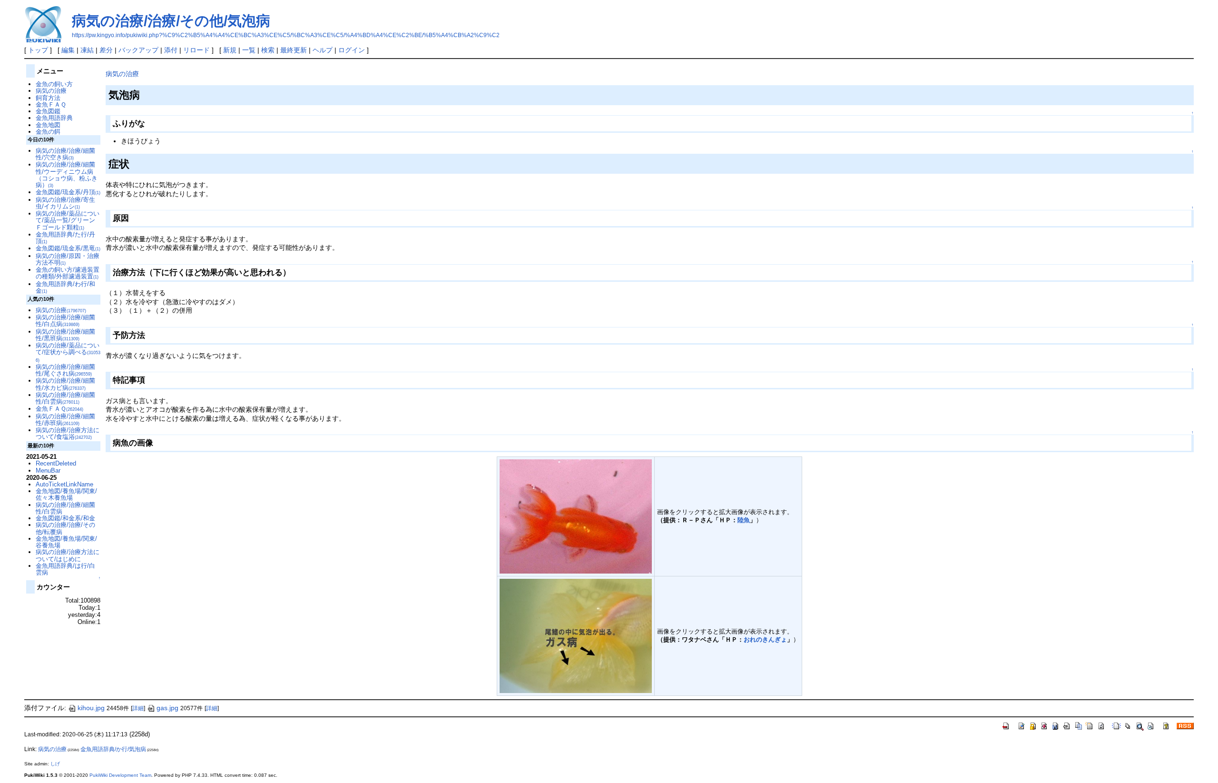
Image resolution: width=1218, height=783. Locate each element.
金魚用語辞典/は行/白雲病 (65, 569)
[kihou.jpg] (576, 515)
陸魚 (743, 520)
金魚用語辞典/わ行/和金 (65, 287)
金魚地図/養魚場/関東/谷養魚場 (66, 542)
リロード (196, 50)
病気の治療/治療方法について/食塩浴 (67, 433)
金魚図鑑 (48, 111)
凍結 (87, 50)
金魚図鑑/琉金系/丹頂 (68, 192)
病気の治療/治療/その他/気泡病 (171, 21)
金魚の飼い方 (54, 84)
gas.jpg (167, 708)
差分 (106, 50)
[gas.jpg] (576, 635)
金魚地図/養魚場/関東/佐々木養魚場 (66, 494)
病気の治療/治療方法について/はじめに (67, 555)
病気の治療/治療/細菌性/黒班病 (65, 335)
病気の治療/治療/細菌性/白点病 (65, 320)
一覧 (248, 50)
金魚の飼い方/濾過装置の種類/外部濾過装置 (67, 273)
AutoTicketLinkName (64, 484)
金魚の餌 (48, 131)
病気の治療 (122, 74)
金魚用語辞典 (54, 117)
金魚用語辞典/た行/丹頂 (65, 238)
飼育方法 (48, 97)
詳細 (138, 708)
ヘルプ (323, 50)
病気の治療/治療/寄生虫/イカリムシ (65, 203)
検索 (268, 50)
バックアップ (138, 50)
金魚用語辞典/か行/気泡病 (113, 749)
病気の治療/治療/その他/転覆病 (65, 528)
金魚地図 (48, 125)
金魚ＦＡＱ (51, 104)
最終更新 (293, 50)
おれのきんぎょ (765, 639)
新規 (229, 50)
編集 (68, 50)
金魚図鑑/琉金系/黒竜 (68, 248)
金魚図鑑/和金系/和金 (65, 518)
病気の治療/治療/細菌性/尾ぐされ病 (65, 370)
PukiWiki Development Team (120, 775)
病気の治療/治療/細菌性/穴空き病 (65, 154)
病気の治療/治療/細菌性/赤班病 (65, 419)
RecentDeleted (56, 463)
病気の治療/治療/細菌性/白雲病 (65, 398)
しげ (55, 763)
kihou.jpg (91, 708)
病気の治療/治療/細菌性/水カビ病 (65, 384)
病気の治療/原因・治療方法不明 (67, 259)
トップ (38, 50)
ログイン (351, 50)
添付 (170, 50)
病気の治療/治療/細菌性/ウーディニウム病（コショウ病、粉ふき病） (67, 174)
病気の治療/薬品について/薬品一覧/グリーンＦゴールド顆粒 (67, 220)
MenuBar (48, 470)
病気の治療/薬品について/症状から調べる (68, 352)
